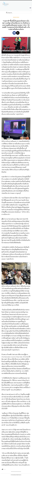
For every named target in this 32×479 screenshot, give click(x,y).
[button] (30, 7)
